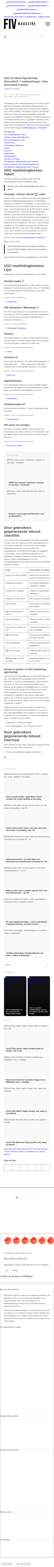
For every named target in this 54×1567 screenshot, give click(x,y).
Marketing (31, 1151)
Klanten (21, 1151)
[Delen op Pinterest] (31, 1167)
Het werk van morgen (14, 446)
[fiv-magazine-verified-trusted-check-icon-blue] (24, 55)
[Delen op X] (15, 1167)
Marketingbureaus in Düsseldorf (35, 128)
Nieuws (7, 89)
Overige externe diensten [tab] (9, 1450)
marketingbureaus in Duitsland (34, 237)
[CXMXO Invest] (26, 1259)
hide (13, 132)
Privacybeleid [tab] (5, 1540)
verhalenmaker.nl (13, 419)
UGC (37, 1151)
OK (7, 1270)
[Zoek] (40, 24)
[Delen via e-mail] (46, 1167)
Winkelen (7, 1154)
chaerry (9, 352)
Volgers (42, 1151)
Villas (22, 1259)
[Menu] (46, 24)
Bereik (28, 1149)
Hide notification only (23, 1564)
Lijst (26, 1151)
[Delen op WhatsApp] (23, 1167)
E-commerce (36, 1149)
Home (6, 94)
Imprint (17, 1253)
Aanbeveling (12, 1149)
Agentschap (21, 1149)
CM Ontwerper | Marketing (16, 328)
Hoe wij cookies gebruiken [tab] (9, 1289)
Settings (15, 1270)
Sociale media (12, 302)
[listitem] (8, 1242)
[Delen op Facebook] (8, 1167)
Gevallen (7, 1151)
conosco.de (11, 375)
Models (8, 1259)
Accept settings (7, 1564)
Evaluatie (44, 1149)
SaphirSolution (12, 398)
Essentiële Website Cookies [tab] (10, 1327)
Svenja (17, 89)
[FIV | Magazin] (22, 24)
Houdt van (14, 1151)
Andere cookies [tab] (5, 1512)
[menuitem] (40, 24)
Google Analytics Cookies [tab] (9, 1416)
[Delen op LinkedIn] (38, 1167)
